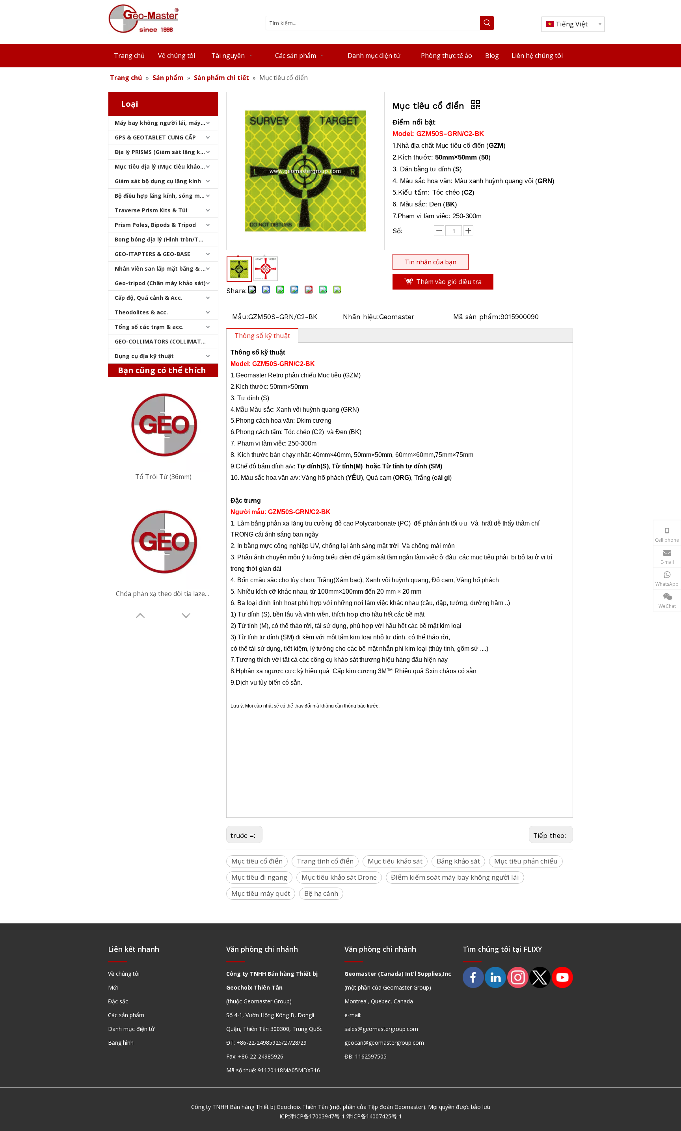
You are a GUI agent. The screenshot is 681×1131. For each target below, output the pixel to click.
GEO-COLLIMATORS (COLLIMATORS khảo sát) (166, 341)
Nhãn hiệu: (361, 317)
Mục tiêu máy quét (260, 893)
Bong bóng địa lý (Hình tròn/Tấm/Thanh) (166, 239)
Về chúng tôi (124, 973)
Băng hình (121, 1042)
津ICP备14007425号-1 (374, 1116)
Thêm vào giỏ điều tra (449, 281)
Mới (113, 987)
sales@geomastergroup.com (381, 1029)
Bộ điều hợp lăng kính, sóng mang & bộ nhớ (166, 195)
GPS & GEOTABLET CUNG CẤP (155, 137)
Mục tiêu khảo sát (395, 860)
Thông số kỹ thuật (262, 335)
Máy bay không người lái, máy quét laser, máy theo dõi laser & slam (166, 122)
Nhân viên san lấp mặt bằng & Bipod (166, 268)
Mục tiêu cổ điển (257, 860)
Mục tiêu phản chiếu (526, 860)
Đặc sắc (118, 1001)
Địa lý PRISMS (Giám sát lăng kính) (163, 152)
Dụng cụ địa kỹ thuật (144, 356)
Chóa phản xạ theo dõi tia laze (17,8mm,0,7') (163, 593)
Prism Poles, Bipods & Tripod (155, 224)
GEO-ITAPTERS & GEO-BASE (152, 254)
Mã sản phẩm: (477, 317)
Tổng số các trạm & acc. (149, 327)
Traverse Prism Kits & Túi (151, 210)
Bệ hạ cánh (321, 893)
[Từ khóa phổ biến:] (487, 23)
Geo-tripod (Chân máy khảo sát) (160, 283)
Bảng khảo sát (458, 860)
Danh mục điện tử (131, 1029)
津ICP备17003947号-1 (317, 1116)
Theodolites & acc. (141, 312)
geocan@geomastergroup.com (384, 1042)
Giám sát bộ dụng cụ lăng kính (158, 181)
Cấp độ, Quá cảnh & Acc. (148, 297)
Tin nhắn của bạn (430, 262)
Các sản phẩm (126, 1015)
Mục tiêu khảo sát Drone (339, 877)
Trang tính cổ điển (325, 860)
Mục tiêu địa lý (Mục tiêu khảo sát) (164, 166)
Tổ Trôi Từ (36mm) (163, 476)
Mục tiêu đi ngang (259, 877)
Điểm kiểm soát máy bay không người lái (455, 877)
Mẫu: (240, 317)
